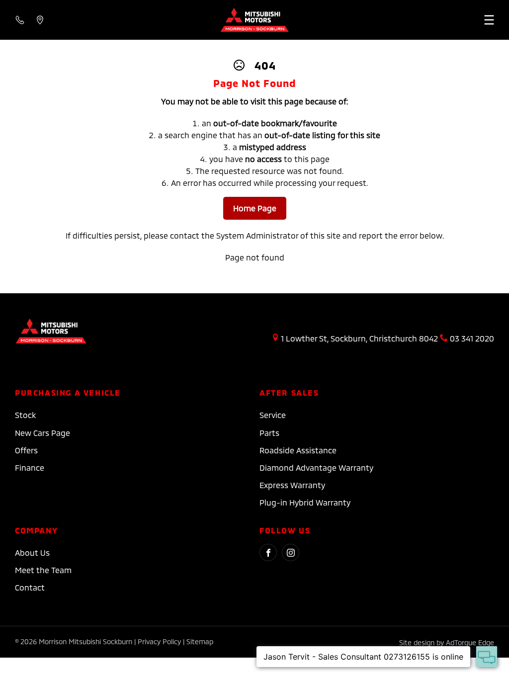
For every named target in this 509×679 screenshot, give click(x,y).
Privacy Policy (159, 641)
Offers (26, 450)
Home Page (254, 208)
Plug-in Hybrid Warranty (304, 502)
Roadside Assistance (298, 450)
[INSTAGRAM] (290, 552)
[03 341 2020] (20, 20)
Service (272, 415)
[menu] (434, 20)
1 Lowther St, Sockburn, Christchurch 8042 (359, 338)
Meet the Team (43, 570)
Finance (29, 467)
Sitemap (199, 641)
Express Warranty (292, 485)
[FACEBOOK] (268, 552)
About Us (32, 552)
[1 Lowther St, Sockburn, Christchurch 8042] (40, 20)
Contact (30, 587)
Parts (269, 432)
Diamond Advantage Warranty (316, 467)
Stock (25, 415)
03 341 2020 (472, 338)
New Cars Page (42, 432)
